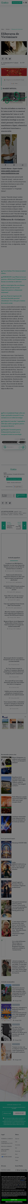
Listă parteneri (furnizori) (5, 1197)
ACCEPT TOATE (14, 1199)
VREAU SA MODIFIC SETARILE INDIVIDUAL (14, 1201)
